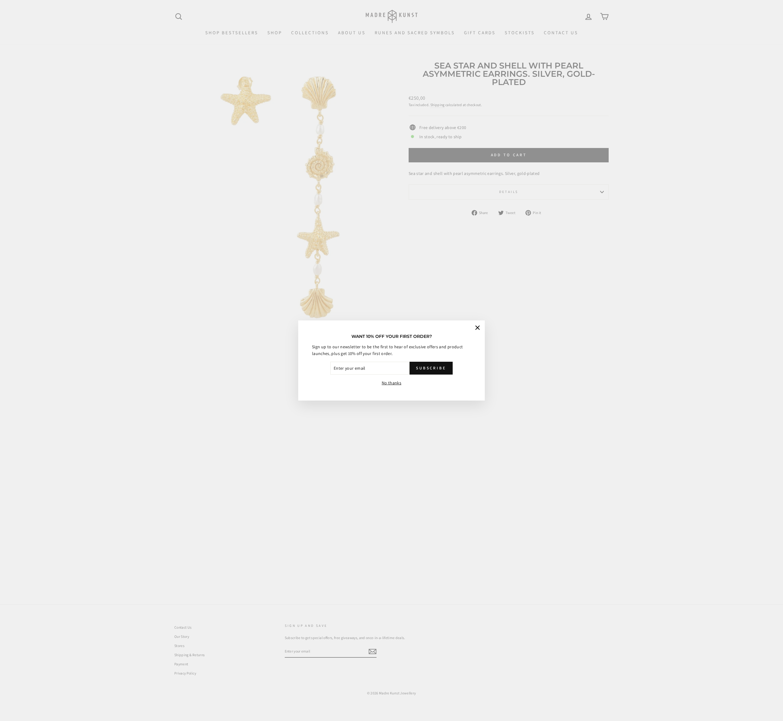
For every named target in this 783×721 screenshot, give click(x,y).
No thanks (391, 383)
